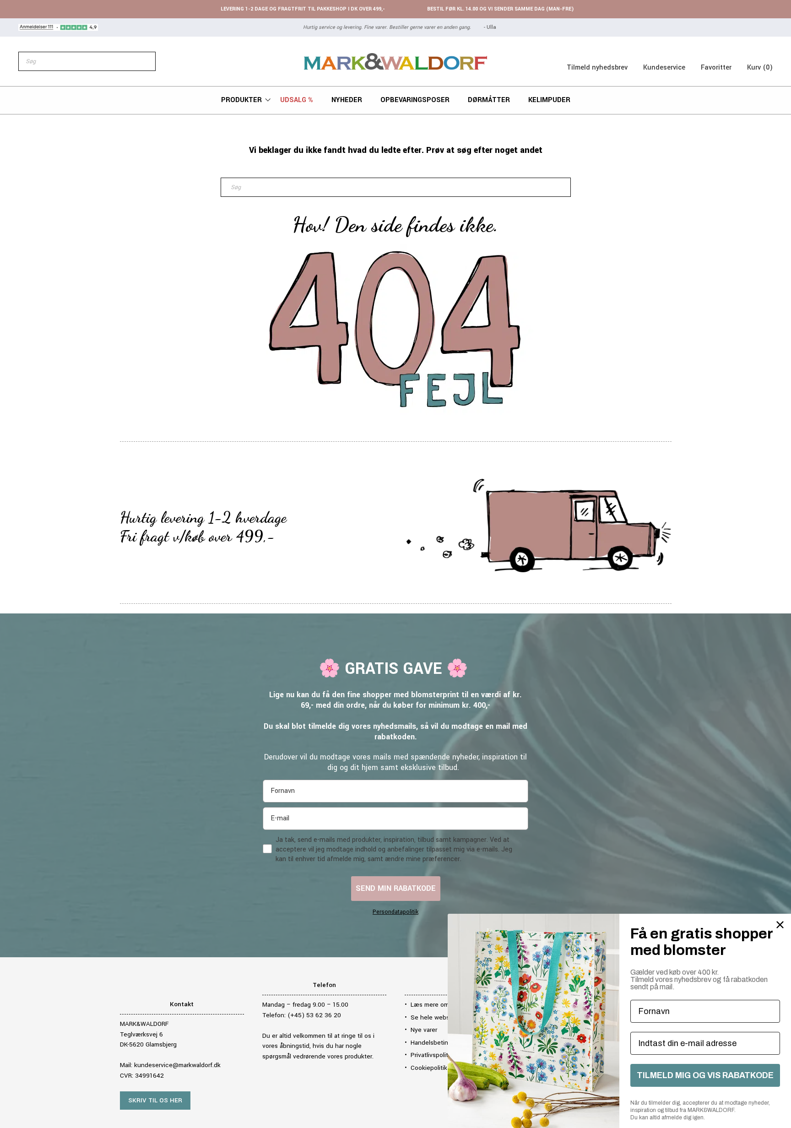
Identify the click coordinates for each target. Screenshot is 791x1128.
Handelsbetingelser (438, 1042)
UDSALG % (296, 100)
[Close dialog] (780, 924)
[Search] (143, 61)
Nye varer (424, 1029)
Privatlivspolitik (432, 1055)
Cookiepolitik (429, 1067)
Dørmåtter (489, 100)
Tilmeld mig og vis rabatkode (705, 1075)
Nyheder (346, 100)
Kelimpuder (549, 100)
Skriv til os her (155, 1100)
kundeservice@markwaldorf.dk (177, 1065)
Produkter (241, 100)
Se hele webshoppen (441, 1017)
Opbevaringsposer (415, 100)
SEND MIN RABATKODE (396, 888)
